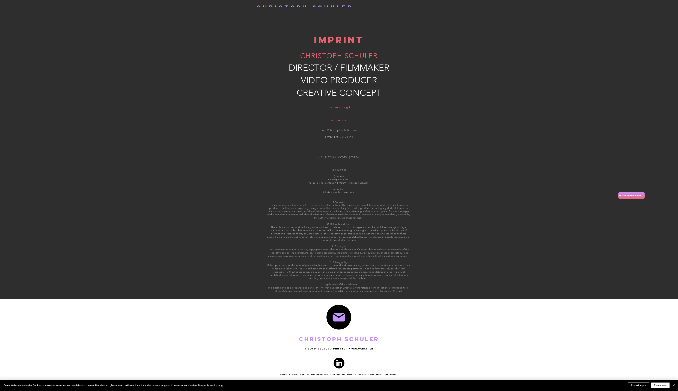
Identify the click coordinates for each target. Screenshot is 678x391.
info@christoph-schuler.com (338, 192)
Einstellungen (638, 385)
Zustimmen (660, 385)
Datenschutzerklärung (210, 385)
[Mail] (338, 317)
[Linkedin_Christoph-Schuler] (339, 363)
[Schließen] (674, 385)
